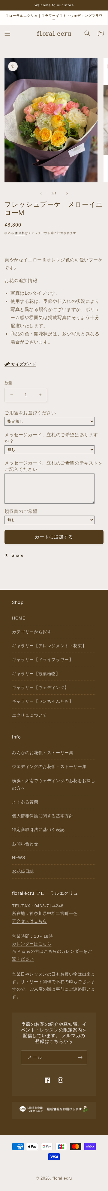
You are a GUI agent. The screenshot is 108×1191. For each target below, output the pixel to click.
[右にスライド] (67, 193)
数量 (8, 383)
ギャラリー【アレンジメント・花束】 (49, 645)
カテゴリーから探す (31, 631)
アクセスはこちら (29, 920)
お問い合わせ (25, 843)
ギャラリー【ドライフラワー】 (42, 659)
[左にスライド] (40, 193)
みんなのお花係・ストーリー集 (42, 752)
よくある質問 (25, 802)
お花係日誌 (23, 871)
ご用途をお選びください (30, 412)
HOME (18, 618)
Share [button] (17, 555)
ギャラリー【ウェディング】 (40, 687)
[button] (7, 33)
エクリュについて (29, 715)
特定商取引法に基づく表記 (38, 829)
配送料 (20, 233)
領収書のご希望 (20, 511)
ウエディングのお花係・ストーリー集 (49, 766)
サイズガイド (23, 364)
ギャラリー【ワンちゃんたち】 (42, 701)
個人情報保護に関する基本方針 (42, 815)
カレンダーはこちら (31, 943)
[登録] (80, 1057)
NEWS (18, 857)
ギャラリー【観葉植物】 (36, 673)
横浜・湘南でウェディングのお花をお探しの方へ (53, 784)
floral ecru (62, 1178)
